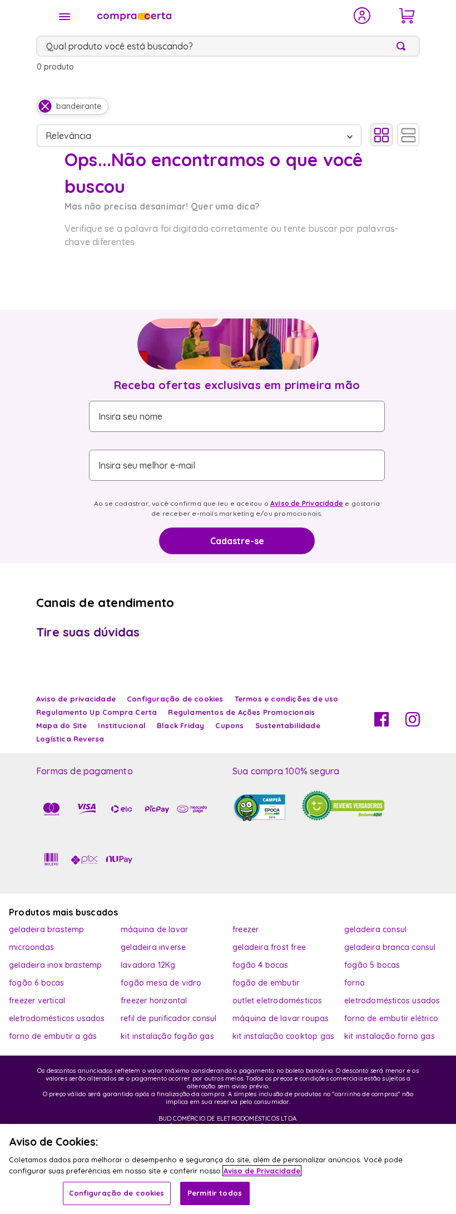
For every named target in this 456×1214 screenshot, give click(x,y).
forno (354, 983)
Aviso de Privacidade (306, 503)
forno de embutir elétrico (391, 1018)
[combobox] (228, 46)
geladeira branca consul (390, 947)
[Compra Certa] (218, 15)
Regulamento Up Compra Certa (96, 712)
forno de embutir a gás (53, 1036)
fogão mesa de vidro (161, 983)
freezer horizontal (154, 1001)
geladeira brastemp (47, 929)
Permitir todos (214, 1192)
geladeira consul (375, 929)
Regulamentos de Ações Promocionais (241, 712)
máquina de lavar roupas (280, 1018)
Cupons (229, 725)
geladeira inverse (153, 947)
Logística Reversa (70, 738)
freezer (245, 929)
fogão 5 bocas (372, 965)
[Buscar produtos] (403, 46)
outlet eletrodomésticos (277, 1001)
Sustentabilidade (287, 725)
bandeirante (78, 106)
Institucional (122, 725)
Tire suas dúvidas (88, 632)
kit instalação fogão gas (167, 1036)
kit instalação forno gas (389, 1036)
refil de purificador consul (168, 1018)
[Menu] (64, 16)
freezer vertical (37, 1001)
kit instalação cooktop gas (283, 1036)
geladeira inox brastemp (55, 965)
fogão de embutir (265, 983)
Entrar (362, 15)
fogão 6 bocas (37, 983)
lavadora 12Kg (148, 965)
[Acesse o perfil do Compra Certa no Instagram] (412, 723)
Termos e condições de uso (287, 698)
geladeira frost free (269, 947)
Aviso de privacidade (76, 698)
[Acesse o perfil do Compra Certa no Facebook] (381, 723)
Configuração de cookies (117, 1192)
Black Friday (180, 725)
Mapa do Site (61, 725)
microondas (31, 947)
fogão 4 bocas (260, 965)
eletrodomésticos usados (392, 1001)
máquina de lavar (154, 929)
